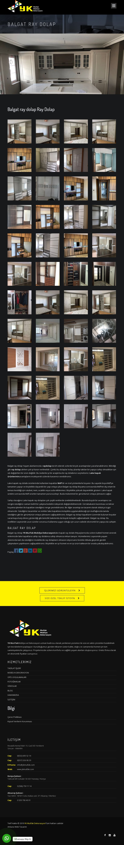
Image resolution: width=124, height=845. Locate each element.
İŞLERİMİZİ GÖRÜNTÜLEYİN (59, 590)
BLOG (10, 690)
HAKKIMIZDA (13, 695)
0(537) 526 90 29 (24, 760)
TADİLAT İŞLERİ (14, 668)
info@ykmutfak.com (26, 764)
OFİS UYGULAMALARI (17, 677)
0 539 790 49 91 (24, 800)
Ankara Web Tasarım (17, 826)
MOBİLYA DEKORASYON (18, 672)
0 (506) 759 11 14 (24, 786)
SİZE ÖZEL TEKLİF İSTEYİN (60, 598)
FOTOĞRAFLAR (14, 681)
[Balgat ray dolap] (19, 131)
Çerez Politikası (15, 717)
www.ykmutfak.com (25, 769)
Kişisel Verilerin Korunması (20, 721)
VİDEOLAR (12, 686)
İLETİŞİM (11, 699)
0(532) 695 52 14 (24, 755)
